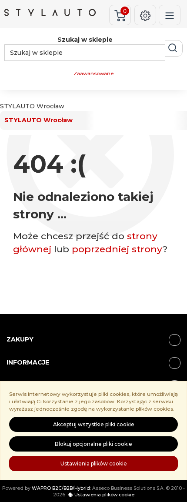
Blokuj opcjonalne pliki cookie (93, 444)
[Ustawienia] (145, 15)
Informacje (28, 362)
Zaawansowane (93, 73)
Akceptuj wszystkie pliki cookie (93, 424)
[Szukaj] (174, 48)
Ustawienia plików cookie (93, 463)
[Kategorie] (169, 15)
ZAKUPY (20, 339)
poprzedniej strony (117, 249)
